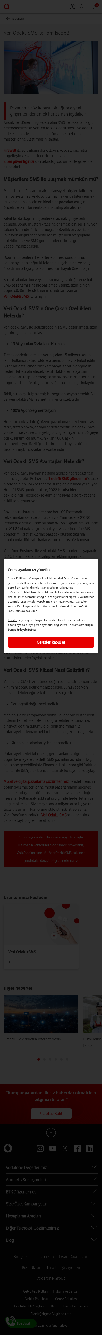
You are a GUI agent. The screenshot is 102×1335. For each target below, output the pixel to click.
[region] (51, 606)
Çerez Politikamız (19, 578)
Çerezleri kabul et (51, 642)
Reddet (12, 620)
